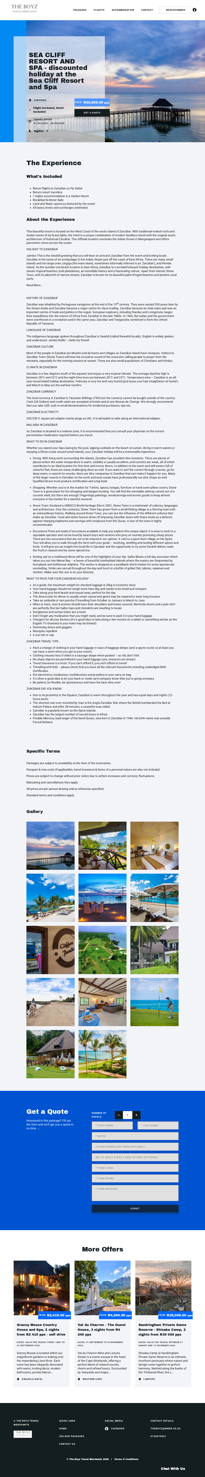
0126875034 (158, 1436)
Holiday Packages (71, 1436)
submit (135, 1208)
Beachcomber (175, 10)
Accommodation (123, 10)
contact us (67, 1444)
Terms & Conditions (126, 1459)
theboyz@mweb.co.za (165, 1428)
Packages (80, 10)
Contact (147, 10)
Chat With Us (173, 1468)
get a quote (92, 112)
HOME (63, 1428)
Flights (99, 10)
